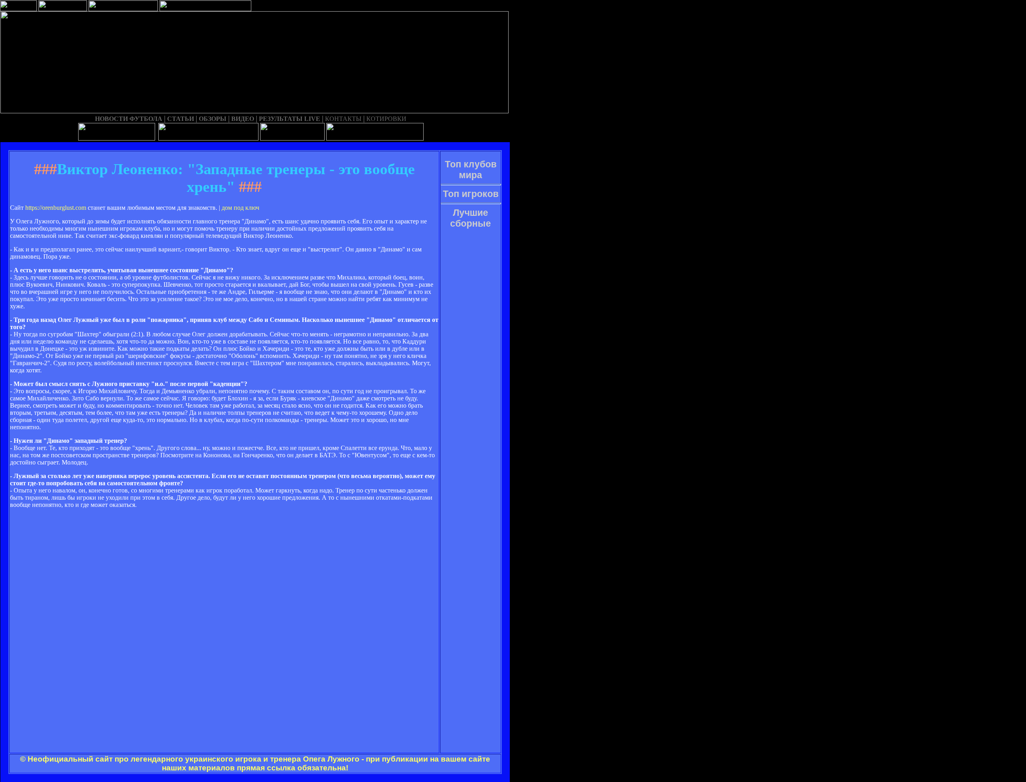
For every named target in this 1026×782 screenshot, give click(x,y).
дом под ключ (240, 207)
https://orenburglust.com (55, 207)
